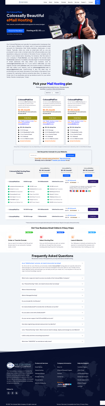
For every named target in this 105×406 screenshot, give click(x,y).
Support (83, 2)
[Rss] (16, 393)
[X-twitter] (8, 393)
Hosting (56, 2)
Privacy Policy (84, 404)
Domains (63, 2)
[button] (15, 31)
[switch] (53, 92)
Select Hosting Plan (46, 240)
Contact (91, 2)
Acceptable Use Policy (73, 404)
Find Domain (70, 155)
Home (45, 2)
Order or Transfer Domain (17, 240)
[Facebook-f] (12, 393)
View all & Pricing (65, 158)
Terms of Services (61, 404)
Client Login (97, 2)
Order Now (93, 181)
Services (77, 2)
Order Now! (27, 118)
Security (70, 2)
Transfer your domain (59, 160)
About (50, 2)
